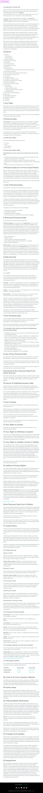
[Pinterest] (24, 788)
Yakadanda (33, 790)
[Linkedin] (27, 788)
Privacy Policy (32, 670)
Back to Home (5, 1)
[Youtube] (21, 788)
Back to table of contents (9, 501)
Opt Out (19, 670)
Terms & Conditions (18, 784)
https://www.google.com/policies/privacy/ (14, 658)
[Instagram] (19, 788)
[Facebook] (16, 788)
